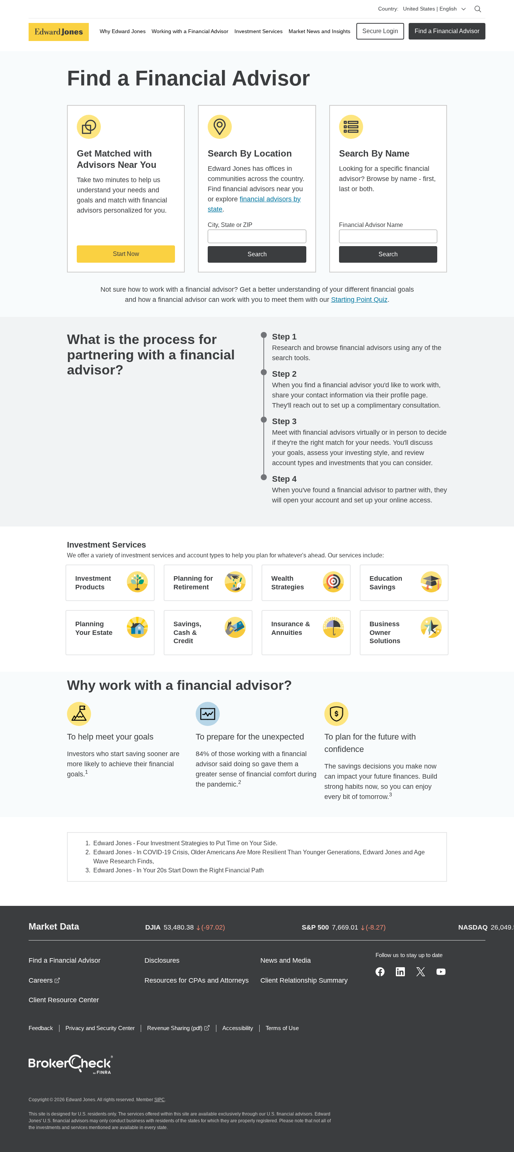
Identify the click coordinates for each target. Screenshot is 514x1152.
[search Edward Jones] (477, 9)
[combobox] (257, 236)
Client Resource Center (64, 1000)
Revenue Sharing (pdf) (178, 1028)
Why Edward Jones (123, 31)
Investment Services (258, 31)
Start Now (126, 254)
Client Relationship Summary (304, 980)
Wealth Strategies (287, 583)
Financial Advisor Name (371, 225)
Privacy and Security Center (100, 1028)
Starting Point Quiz (359, 299)
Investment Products (93, 583)
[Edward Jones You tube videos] (441, 971)
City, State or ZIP (230, 225)
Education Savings (386, 583)
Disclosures (161, 960)
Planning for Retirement (193, 583)
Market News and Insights (319, 31)
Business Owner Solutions (385, 632)
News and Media (285, 960)
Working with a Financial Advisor (190, 31)
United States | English (430, 9)
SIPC (159, 1099)
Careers (44, 980)
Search (257, 254)
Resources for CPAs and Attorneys (196, 980)
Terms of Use (282, 1028)
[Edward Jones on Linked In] (400, 971)
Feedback (41, 1028)
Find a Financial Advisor (447, 31)
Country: (388, 9)
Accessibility (237, 1028)
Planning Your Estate (94, 628)
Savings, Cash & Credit (187, 632)
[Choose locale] (463, 9)
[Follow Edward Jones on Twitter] (420, 971)
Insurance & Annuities (290, 628)
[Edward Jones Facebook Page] (380, 971)
